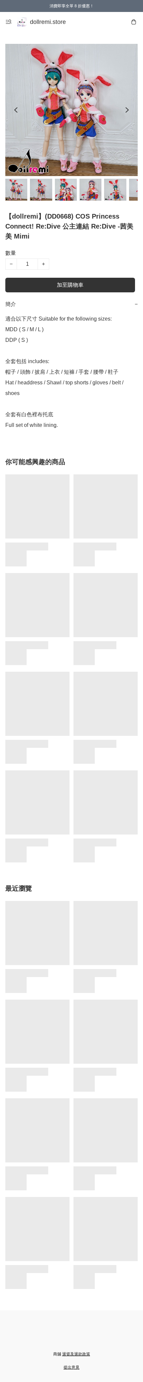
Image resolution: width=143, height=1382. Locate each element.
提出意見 (71, 1367)
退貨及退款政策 (76, 1354)
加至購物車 (70, 285)
